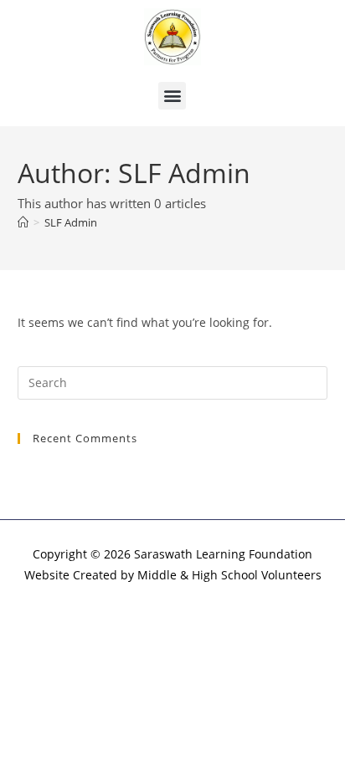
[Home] (23, 222)
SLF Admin (70, 222)
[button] (172, 96)
